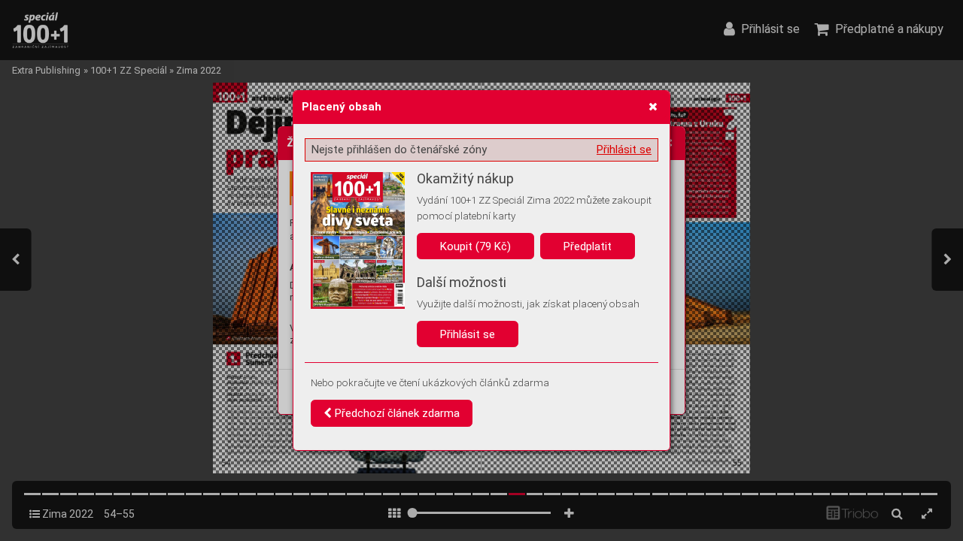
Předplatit (588, 246)
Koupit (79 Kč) (475, 246)
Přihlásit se (624, 149)
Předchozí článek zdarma (396, 413)
